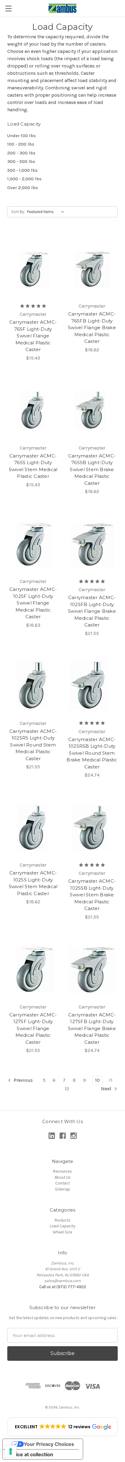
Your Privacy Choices (49, 1444)
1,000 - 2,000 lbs (24, 178)
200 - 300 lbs (21, 153)
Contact (62, 1183)
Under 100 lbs (21, 135)
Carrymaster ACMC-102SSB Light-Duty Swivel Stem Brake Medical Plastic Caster (92, 894)
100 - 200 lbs (20, 144)
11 (111, 1080)
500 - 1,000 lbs (22, 170)
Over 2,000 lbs (22, 187)
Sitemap (62, 1189)
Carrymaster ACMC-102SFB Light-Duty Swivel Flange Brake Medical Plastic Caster (92, 611)
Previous (22, 1080)
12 (67, 1088)
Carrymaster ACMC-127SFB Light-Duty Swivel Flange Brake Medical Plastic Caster (92, 1028)
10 (97, 1080)
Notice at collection (30, 1454)
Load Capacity (62, 1226)
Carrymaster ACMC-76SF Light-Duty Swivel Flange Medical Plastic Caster (33, 335)
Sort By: (18, 211)
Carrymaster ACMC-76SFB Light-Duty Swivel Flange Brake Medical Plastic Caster (92, 327)
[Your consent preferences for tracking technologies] (10, 1451)
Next (107, 1088)
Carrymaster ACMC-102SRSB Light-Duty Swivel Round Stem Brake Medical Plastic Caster (91, 753)
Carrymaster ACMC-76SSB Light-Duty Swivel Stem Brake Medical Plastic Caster (92, 469)
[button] (62, 1426)
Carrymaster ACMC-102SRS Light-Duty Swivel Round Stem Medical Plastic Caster (33, 744)
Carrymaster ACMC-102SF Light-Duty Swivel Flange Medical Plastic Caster (33, 602)
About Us (63, 1177)
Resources (62, 1171)
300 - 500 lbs (21, 161)
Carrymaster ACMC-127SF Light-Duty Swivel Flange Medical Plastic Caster (33, 1028)
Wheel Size (62, 1232)
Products (62, 1220)
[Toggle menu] (8, 8)
